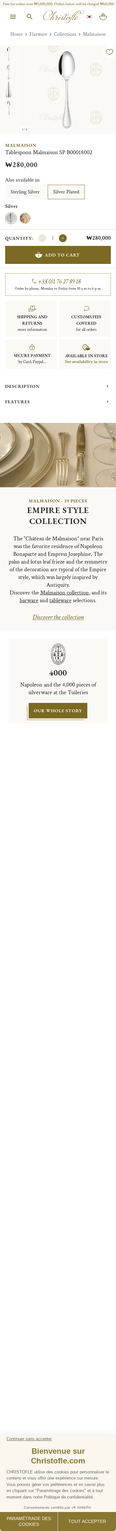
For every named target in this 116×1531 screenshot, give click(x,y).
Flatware (38, 34)
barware (29, 600)
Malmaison (94, 34)
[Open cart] (103, 16)
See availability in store (86, 361)
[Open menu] (12, 16)
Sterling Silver (25, 192)
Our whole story (58, 711)
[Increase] (63, 238)
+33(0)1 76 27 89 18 (59, 281)
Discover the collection (58, 617)
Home (16, 34)
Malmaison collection (64, 592)
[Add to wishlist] (109, 51)
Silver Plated (66, 192)
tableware (60, 600)
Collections (65, 34)
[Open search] (29, 16)
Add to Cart (62, 255)
